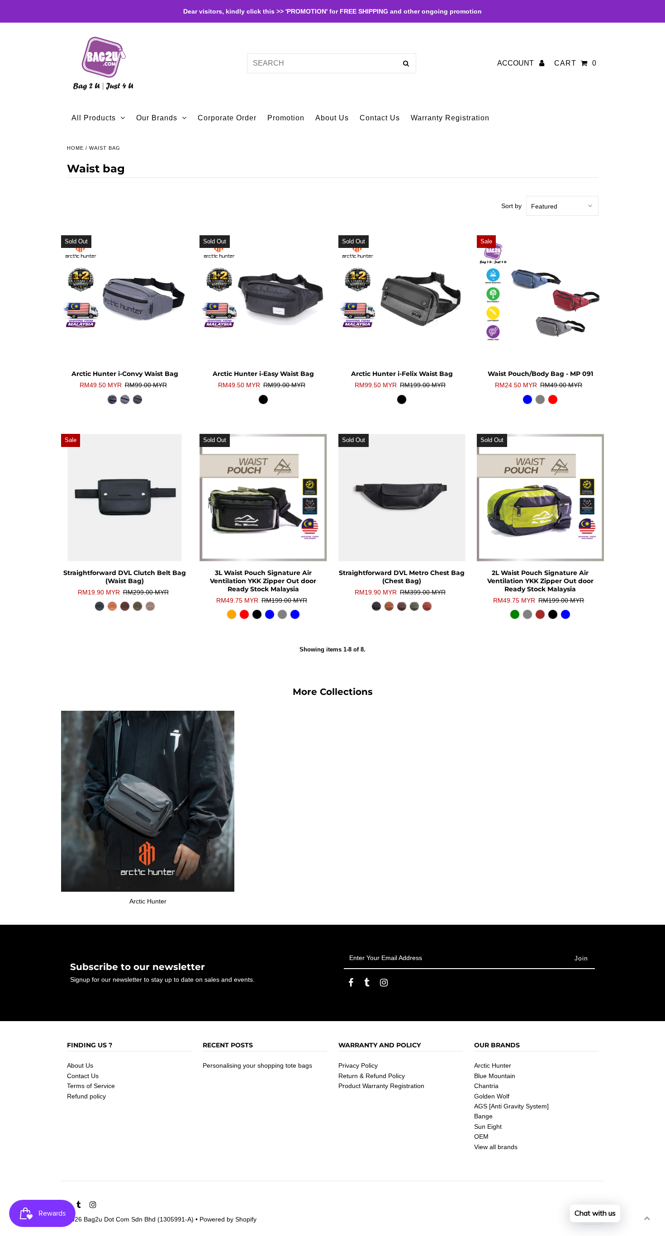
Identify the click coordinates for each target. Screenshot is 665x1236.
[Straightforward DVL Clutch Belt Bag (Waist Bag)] (124, 497)
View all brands (496, 1146)
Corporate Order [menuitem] (227, 118)
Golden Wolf (491, 1096)
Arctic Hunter (492, 1065)
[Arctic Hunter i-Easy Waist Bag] (263, 298)
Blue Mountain (494, 1075)
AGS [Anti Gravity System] (511, 1106)
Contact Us (83, 1075)
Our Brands (156, 118)
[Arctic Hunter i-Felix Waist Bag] (402, 298)
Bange (483, 1116)
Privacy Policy (358, 1065)
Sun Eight (488, 1126)
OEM (481, 1136)
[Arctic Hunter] (147, 801)
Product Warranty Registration (381, 1085)
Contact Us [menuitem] (380, 118)
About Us (80, 1065)
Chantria (486, 1085)
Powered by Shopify (228, 1219)
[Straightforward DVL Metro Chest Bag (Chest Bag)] (402, 497)
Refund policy (86, 1096)
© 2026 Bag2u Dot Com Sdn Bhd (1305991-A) (127, 1219)
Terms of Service (91, 1085)
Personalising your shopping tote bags (257, 1065)
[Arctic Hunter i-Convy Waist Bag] (124, 298)
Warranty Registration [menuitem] (450, 118)
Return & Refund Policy (371, 1075)
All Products (93, 118)
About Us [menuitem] (332, 118)
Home (75, 148)
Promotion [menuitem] (285, 118)
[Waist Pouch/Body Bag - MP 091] (540, 298)
